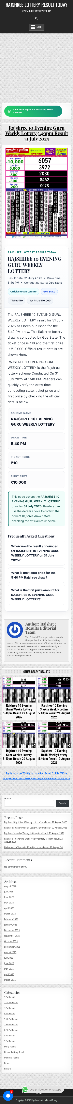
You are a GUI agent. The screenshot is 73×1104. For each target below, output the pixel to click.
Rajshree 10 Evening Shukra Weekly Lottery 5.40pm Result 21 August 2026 (54, 711)
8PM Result (9, 1035)
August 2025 (10, 952)
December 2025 (12, 930)
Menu (39, 27)
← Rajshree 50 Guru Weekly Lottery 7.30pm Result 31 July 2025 (36, 778)
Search (7, 798)
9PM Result (9, 1041)
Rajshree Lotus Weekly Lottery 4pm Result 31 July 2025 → (36, 773)
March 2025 (10, 979)
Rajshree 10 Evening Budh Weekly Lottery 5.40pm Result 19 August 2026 (54, 757)
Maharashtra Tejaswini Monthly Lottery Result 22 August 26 (33, 847)
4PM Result (9, 1013)
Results (7, 1068)
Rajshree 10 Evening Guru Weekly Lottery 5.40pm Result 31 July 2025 (36, 133)
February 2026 (11, 919)
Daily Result (10, 1046)
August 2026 (10, 886)
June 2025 (9, 963)
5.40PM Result (11, 1019)
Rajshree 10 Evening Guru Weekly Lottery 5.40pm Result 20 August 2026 (19, 757)
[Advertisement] (36, 66)
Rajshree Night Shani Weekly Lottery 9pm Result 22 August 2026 (35, 822)
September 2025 (12, 946)
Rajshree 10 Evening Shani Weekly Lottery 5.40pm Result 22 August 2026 (19, 711)
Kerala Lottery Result (14, 1052)
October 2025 (11, 941)
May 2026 (9, 902)
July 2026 (8, 891)
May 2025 (9, 968)
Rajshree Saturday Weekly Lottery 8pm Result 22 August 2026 (34, 833)
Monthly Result (11, 1057)
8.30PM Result (11, 1030)
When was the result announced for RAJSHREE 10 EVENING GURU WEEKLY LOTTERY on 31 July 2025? (35, 553)
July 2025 (8, 957)
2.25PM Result (11, 1002)
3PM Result (9, 1008)
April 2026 (9, 908)
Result (7, 1063)
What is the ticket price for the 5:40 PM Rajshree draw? (33, 575)
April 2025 (9, 974)
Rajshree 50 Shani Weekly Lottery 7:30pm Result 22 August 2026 (35, 827)
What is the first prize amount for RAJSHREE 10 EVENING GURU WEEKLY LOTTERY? (35, 594)
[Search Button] (36, 18)
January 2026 (10, 924)
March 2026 (10, 913)
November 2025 (12, 935)
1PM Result (9, 997)
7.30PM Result (11, 1024)
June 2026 (9, 897)
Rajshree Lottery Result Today (37, 4)
